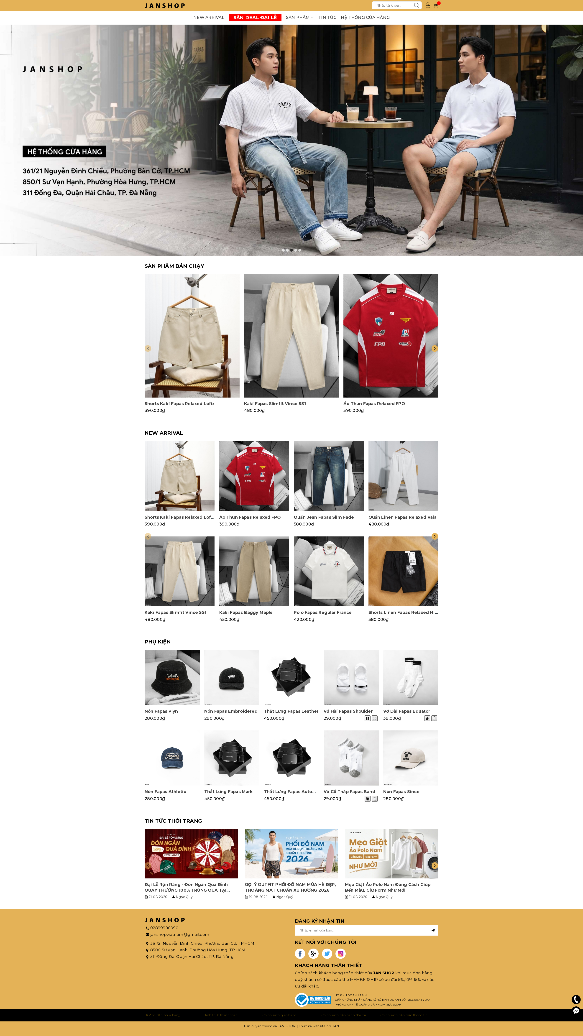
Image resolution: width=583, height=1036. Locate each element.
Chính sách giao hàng (280, 1015)
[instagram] (340, 954)
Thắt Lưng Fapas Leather (291, 711)
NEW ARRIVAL (208, 17)
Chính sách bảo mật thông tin (404, 1015)
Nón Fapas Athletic (165, 791)
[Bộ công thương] (313, 1000)
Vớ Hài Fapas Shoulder (348, 711)
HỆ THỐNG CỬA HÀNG (365, 17)
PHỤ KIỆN (158, 642)
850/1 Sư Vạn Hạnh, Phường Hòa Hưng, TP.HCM (197, 950)
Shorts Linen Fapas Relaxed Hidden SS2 (412, 612)
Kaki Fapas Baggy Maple (246, 612)
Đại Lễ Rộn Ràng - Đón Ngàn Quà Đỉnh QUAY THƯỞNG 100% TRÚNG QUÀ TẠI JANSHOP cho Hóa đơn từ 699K (186, 890)
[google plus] (313, 954)
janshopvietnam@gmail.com (179, 934)
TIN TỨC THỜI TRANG (173, 821)
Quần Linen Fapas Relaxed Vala (402, 517)
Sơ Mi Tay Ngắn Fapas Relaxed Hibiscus (57, 1018)
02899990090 (164, 928)
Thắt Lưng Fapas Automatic (294, 791)
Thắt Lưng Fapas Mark (228, 791)
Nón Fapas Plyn (161, 711)
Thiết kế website (312, 1026)
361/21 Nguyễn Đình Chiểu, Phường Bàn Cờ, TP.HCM (202, 943)
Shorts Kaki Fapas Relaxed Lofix (180, 403)
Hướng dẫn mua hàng (162, 1015)
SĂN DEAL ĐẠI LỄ (255, 17)
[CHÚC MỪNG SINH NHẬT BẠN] (291, 140)
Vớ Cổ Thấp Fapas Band (349, 791)
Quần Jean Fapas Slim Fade (324, 517)
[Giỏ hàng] (435, 5)
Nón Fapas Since (401, 791)
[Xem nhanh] (192, 336)
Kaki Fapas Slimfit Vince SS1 (275, 403)
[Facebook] (576, 1011)
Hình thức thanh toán (221, 1015)
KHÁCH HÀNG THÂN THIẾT (328, 965)
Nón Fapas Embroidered (231, 711)
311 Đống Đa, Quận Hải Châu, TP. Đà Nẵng (192, 956)
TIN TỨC (327, 17)
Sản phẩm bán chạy (174, 266)
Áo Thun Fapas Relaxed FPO (374, 403)
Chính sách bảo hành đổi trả (344, 1015)
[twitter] (327, 954)
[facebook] (300, 954)
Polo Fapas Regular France (323, 612)
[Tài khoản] (428, 5)
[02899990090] (576, 999)
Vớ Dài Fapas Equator (406, 711)
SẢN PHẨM (298, 17)
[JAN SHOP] (165, 5)
